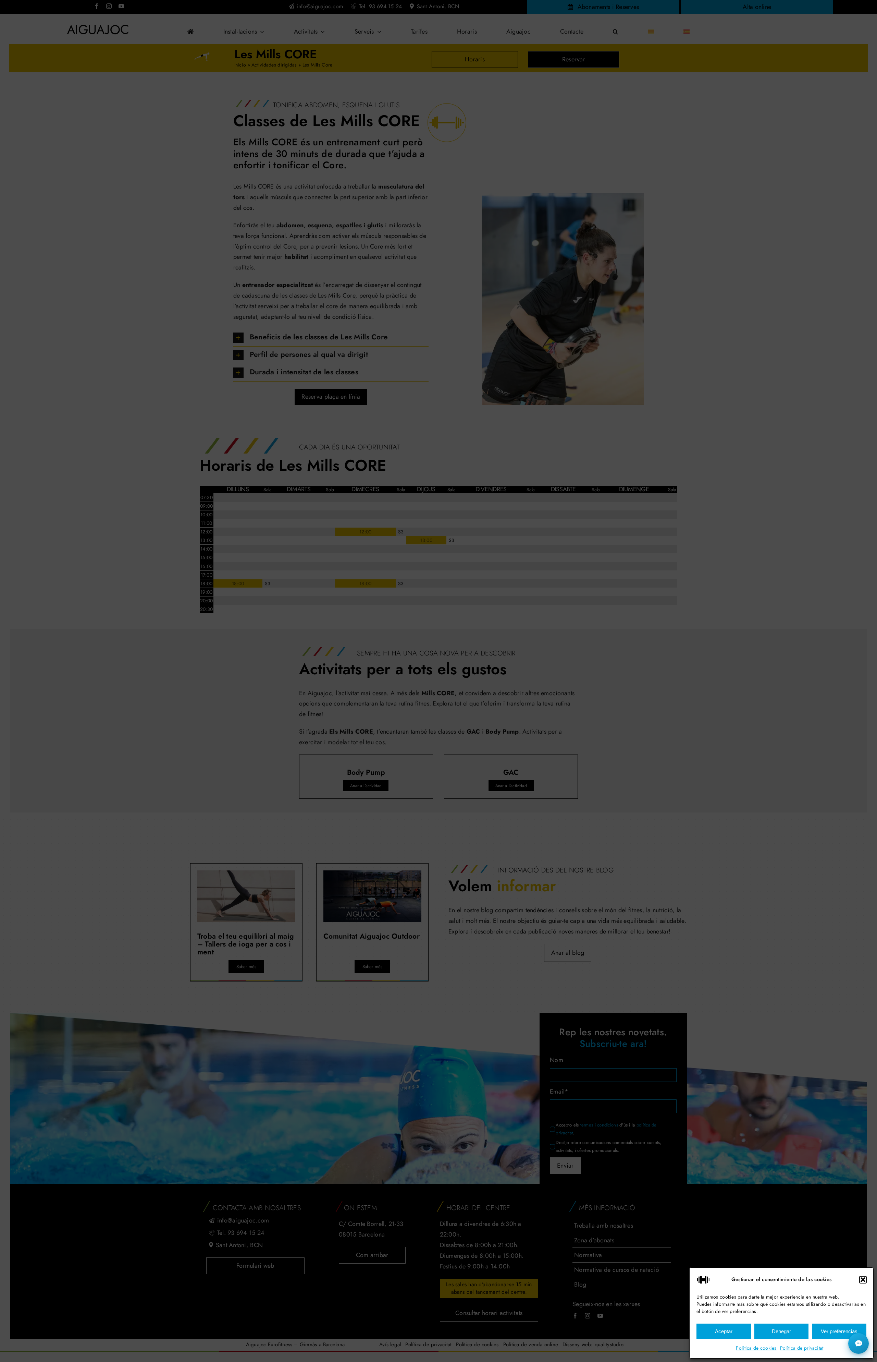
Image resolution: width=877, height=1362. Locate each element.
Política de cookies (756, 1348)
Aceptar (723, 1331)
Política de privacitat (802, 1348)
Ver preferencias (839, 1331)
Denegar (781, 1331)
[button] (863, 1279)
